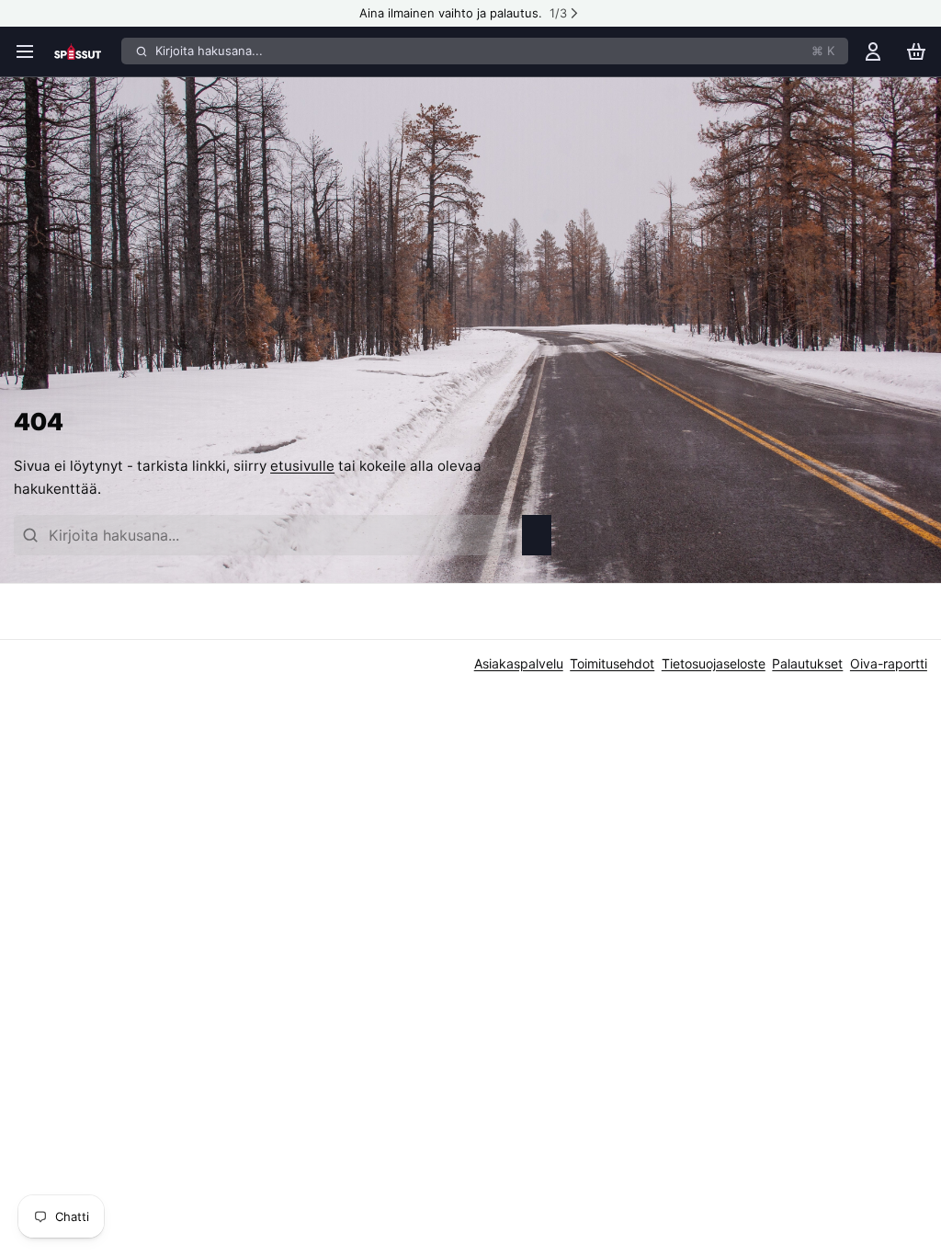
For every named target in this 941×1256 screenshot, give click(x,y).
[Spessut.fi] (84, 51)
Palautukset (807, 663)
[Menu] (30, 51)
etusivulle (302, 465)
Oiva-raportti (888, 663)
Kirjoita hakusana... (494, 50)
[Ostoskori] (916, 51)
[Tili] (873, 51)
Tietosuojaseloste (713, 663)
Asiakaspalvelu (518, 663)
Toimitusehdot (612, 663)
